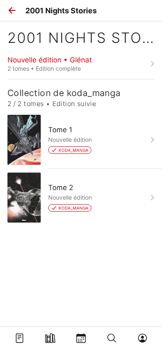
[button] (12, 10)
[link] (81, 63)
